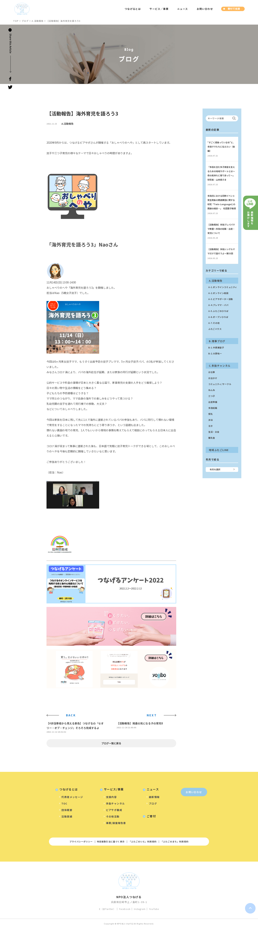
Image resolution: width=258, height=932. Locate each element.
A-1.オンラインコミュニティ (222, 287)
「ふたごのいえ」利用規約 (143, 841)
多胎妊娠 (212, 407)
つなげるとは (133, 9)
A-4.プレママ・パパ (218, 304)
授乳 (210, 413)
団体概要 (66, 810)
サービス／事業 (159, 9)
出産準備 (212, 401)
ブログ (153, 803)
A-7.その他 (214, 322)
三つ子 (211, 395)
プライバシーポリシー (81, 841)
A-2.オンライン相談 (218, 293)
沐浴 (210, 419)
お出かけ (212, 378)
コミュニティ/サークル (219, 383)
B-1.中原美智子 (216, 347)
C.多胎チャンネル (220, 365)
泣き (210, 425)
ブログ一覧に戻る (111, 743)
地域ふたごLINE (219, 450)
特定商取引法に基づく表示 (111, 841)
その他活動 (113, 816)
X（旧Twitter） (107, 908)
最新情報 (154, 797)
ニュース (182, 9)
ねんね (211, 389)
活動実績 (66, 816)
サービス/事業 (114, 789)
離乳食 (211, 437)
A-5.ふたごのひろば (218, 310)
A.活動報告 (67, 123)
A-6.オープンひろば (218, 316)
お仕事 (211, 372)
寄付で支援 (234, 8)
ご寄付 (151, 816)
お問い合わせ (205, 9)
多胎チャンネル (115, 803)
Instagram (139, 908)
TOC (64, 803)
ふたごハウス (215, 328)
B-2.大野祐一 (215, 353)
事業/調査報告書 (116, 823)
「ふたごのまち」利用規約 (174, 841)
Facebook (125, 908)
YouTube (154, 908)
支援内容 (111, 797)
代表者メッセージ (72, 797)
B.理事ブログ (217, 341)
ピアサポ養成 (114, 810)
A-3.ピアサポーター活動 (220, 298)
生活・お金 (213, 431)
